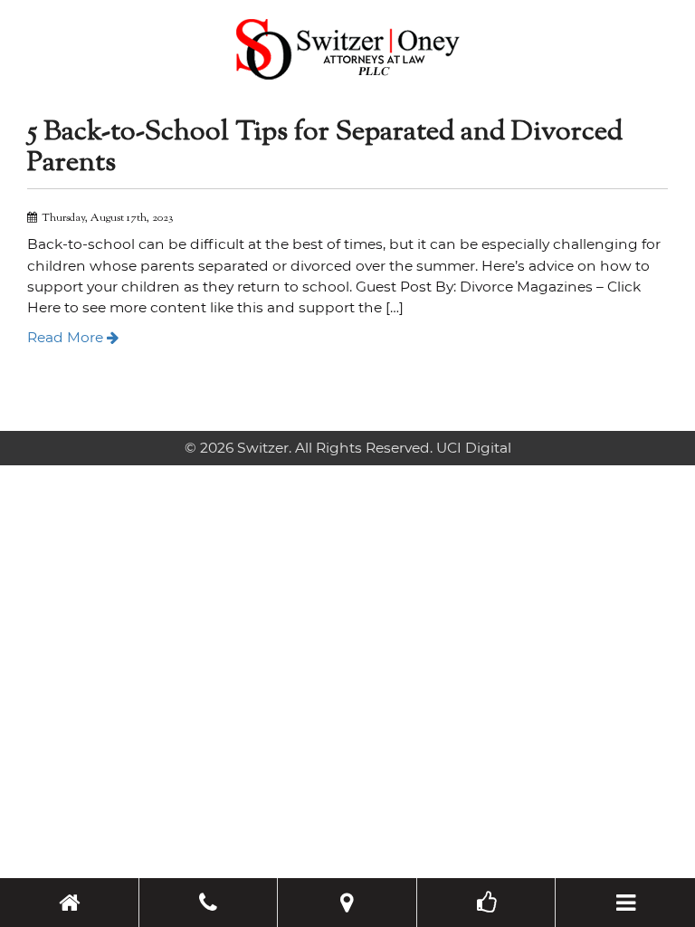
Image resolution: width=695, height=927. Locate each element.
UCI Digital (473, 447)
